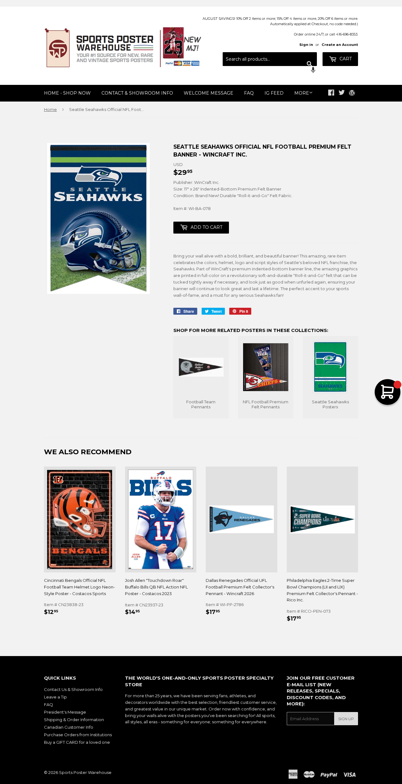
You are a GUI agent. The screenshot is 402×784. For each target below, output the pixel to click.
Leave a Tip (55, 696)
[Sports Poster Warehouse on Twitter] (342, 93)
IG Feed (274, 93)
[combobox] (270, 59)
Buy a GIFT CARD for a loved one (77, 742)
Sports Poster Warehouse (85, 772)
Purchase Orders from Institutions (78, 734)
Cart (345, 59)
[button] (270, 70)
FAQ (249, 93)
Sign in (306, 44)
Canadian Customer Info (68, 727)
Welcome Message (208, 93)
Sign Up (346, 718)
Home (50, 109)
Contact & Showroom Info (137, 93)
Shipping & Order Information (74, 719)
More (301, 93)
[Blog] (352, 93)
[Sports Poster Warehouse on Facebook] (331, 93)
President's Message (65, 712)
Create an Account (340, 44)
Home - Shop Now (67, 93)
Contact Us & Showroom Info (73, 689)
